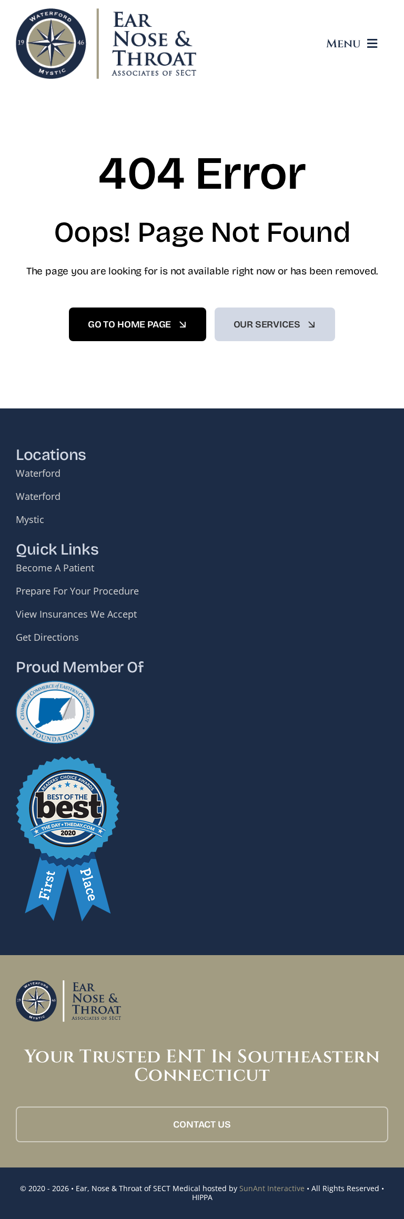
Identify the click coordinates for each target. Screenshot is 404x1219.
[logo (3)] (106, 13)
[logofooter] (68, 985)
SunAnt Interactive (272, 1188)
